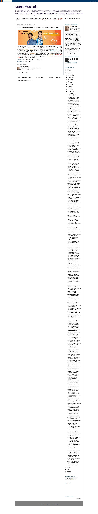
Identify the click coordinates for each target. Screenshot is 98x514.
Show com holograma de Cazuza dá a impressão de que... (73, 268)
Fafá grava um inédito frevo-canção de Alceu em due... (73, 393)
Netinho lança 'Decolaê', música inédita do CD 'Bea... (73, 206)
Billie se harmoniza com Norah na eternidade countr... (73, 361)
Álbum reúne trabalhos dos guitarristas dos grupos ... (73, 295)
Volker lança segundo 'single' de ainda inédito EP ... (73, 418)
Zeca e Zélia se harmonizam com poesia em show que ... (73, 209)
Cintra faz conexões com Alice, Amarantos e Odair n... (73, 421)
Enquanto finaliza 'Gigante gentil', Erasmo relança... (73, 387)
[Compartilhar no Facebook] (40, 59)
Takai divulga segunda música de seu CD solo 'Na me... (73, 149)
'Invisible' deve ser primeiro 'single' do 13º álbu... (73, 349)
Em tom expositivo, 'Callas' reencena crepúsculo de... (73, 410)
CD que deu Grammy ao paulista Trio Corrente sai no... (73, 160)
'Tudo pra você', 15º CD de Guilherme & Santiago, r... (73, 430)
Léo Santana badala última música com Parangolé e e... (74, 187)
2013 (68, 467)
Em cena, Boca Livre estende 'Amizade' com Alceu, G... (73, 286)
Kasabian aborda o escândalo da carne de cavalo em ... (73, 358)
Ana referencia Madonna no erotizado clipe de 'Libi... (73, 140)
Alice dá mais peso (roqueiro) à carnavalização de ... (74, 309)
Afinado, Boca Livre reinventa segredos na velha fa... (73, 283)
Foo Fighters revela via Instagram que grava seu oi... (74, 292)
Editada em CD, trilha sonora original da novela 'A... (73, 173)
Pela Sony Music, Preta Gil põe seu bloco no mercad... (74, 107)
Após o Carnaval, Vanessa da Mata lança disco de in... (73, 300)
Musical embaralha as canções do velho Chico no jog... (74, 344)
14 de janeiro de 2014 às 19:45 (26, 69)
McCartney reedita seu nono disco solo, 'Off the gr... (73, 135)
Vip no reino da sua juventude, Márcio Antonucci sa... (73, 272)
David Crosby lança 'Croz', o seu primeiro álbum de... (73, 327)
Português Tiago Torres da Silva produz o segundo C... (73, 152)
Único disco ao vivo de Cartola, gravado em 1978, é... (74, 456)
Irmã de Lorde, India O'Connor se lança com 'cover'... (73, 259)
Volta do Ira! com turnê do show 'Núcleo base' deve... (74, 178)
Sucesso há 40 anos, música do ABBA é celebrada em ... (73, 184)
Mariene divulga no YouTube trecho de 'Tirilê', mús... (73, 126)
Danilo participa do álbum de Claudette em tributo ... (73, 372)
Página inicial (40, 77)
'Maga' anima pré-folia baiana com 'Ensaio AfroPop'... (73, 189)
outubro (69, 77)
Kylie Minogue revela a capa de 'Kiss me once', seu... (74, 181)
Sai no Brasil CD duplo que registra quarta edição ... (73, 352)
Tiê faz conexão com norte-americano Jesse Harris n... (73, 242)
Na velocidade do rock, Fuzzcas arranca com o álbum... (72, 262)
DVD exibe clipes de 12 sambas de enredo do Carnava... (74, 401)
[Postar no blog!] (37, 59)
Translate (75, 479)
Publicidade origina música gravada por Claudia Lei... (73, 192)
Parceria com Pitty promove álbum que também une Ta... (74, 223)
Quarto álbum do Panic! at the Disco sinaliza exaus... (73, 138)
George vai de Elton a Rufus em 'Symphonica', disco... (73, 256)
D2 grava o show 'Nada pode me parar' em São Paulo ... (73, 245)
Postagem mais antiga (55, 77)
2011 (68, 471)
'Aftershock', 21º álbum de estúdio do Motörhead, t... (73, 324)
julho (69, 82)
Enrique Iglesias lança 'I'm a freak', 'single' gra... (73, 424)
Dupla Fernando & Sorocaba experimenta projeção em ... (73, 123)
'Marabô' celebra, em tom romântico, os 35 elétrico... (73, 253)
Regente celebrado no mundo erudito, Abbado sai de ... (73, 278)
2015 (68, 70)
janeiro (69, 93)
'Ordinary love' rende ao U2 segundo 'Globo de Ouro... (73, 398)
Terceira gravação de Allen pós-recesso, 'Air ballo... (74, 396)
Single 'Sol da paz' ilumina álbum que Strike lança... (73, 201)
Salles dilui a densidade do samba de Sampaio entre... (73, 129)
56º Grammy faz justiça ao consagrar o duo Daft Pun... (73, 164)
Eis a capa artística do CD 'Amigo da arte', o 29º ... (73, 335)
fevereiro (70, 91)
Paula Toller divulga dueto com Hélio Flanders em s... (73, 112)
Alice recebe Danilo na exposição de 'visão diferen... (74, 312)
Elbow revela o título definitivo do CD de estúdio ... (73, 459)
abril (69, 87)
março (69, 89)
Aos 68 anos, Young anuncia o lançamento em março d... (73, 220)
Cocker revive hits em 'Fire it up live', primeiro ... (74, 232)
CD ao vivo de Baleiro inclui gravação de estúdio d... (73, 465)
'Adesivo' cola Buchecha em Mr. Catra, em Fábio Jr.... (74, 247)
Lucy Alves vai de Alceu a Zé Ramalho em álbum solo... (73, 157)
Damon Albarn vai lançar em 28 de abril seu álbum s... (74, 289)
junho (69, 84)
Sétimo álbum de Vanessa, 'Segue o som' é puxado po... (74, 170)
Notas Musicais (26, 7)
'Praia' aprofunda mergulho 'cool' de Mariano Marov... (73, 298)
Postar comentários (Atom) (26, 80)
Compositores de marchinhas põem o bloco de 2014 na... (73, 341)
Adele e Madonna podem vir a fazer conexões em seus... (73, 366)
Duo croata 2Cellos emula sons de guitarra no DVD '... (74, 364)
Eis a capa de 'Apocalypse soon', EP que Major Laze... (73, 101)
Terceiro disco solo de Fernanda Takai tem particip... (72, 378)
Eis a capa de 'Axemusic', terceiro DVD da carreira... (73, 441)
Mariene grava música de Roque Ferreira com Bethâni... (72, 238)
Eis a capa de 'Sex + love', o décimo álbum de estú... (73, 104)
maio (69, 86)
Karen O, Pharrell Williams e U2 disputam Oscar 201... (74, 338)
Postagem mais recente (24, 77)
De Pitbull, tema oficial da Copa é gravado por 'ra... (74, 204)
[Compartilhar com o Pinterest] (41, 59)
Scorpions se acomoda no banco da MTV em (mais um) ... (74, 228)
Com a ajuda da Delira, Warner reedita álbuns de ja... (74, 195)
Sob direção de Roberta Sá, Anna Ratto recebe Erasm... (73, 275)
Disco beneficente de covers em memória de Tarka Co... (73, 98)
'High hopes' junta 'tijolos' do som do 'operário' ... (73, 369)
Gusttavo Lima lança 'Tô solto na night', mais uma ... (73, 321)
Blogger (57, 504)
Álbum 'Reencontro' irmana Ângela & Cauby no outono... (74, 453)
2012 (68, 469)
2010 (68, 472)
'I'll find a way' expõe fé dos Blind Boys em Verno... (73, 303)
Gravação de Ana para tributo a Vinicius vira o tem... (74, 404)
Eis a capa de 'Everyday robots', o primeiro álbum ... (73, 281)
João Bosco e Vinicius (27, 61)
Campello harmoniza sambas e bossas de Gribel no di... (74, 118)
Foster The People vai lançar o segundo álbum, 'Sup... (73, 355)
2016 (68, 68)
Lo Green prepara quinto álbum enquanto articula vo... (74, 438)
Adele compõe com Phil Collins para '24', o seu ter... (73, 175)
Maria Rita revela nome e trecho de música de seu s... (73, 109)
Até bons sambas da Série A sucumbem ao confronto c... (73, 432)
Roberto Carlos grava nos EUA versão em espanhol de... (73, 435)
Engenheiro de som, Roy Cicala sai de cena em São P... (74, 235)
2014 (68, 72)
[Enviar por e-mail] (36, 59)
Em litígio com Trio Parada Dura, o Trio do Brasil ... (73, 347)
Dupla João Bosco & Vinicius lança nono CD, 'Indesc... (73, 382)
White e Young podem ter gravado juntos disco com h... (74, 315)
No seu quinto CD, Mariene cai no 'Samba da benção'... (73, 198)
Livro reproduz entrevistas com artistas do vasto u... (74, 132)
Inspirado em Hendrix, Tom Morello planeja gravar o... (73, 407)
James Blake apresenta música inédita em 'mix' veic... (74, 306)
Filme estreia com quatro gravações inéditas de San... (73, 155)
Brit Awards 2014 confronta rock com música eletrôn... (73, 444)
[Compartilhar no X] (39, 59)
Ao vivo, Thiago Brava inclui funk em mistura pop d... (73, 462)
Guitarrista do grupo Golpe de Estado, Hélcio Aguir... (73, 250)
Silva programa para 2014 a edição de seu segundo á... (73, 384)
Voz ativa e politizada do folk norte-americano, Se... (73, 146)
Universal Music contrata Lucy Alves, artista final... (73, 330)
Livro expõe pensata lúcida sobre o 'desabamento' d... (73, 415)
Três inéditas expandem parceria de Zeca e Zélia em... (73, 212)
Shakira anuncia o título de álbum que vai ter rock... (73, 226)
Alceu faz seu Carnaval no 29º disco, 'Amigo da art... (73, 413)
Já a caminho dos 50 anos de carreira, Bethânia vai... (73, 450)
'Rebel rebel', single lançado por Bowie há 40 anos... (73, 390)
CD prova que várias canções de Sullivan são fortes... (73, 121)
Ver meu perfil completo (70, 53)
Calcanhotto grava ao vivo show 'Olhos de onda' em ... (73, 167)
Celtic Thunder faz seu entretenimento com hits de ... (73, 216)
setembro (70, 79)
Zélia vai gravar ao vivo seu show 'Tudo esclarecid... (73, 375)
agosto (69, 81)
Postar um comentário (23, 72)
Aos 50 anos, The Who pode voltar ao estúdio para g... (73, 95)
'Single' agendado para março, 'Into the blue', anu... (73, 427)
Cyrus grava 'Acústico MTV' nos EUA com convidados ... (74, 265)
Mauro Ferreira (23, 66)
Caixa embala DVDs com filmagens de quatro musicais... (72, 447)
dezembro (70, 73)
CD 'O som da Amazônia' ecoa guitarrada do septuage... (73, 115)
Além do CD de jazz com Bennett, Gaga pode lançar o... (73, 317)
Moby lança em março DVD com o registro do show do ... (74, 143)
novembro (70, 75)
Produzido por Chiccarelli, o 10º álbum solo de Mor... (74, 333)
